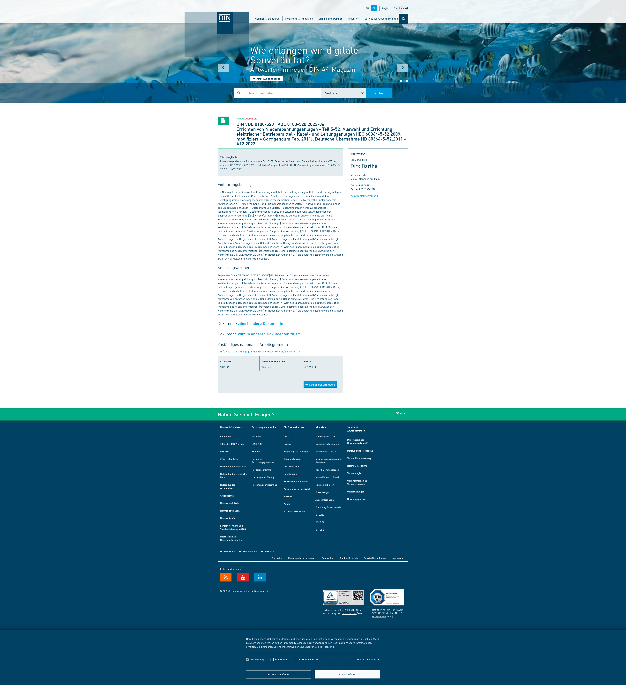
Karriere (288, 496)
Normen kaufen (228, 518)
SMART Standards (229, 458)
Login (385, 8)
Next (402, 68)
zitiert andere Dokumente (260, 323)
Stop (407, 81)
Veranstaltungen (292, 458)
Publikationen (291, 473)
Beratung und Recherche (360, 450)
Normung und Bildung (263, 477)
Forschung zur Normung (264, 484)
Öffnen (399, 413)
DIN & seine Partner (330, 18)
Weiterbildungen (356, 491)
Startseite (277, 558)
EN (367, 8)
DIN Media (229, 551)
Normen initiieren (324, 484)
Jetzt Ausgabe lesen (268, 78)
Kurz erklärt (226, 436)
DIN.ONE (319, 514)
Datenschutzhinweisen (286, 646)
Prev (223, 68)
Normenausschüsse (325, 451)
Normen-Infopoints (357, 465)
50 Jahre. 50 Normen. (294, 511)
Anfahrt (287, 503)
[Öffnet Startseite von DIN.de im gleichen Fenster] (217, 15)
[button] (368, 659)
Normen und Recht (229, 503)
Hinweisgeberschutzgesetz (302, 558)
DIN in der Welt (291, 466)
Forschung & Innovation (299, 18)
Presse (287, 443)
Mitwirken (353, 18)
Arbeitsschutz (227, 495)
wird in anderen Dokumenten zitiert (269, 334)
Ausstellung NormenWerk (297, 488)
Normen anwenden (230, 510)
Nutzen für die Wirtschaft (233, 466)
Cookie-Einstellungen (375, 558)
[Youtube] (243, 577)
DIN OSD (319, 529)
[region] (313, 652)
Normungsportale (356, 499)
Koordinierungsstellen (327, 469)
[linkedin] (260, 577)
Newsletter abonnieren (296, 481)
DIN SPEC (225, 451)
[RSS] (225, 577)
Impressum (397, 558)
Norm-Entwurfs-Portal (327, 477)
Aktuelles (257, 436)
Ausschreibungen (324, 499)
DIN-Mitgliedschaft (325, 436)
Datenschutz (328, 558)
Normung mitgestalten (327, 443)
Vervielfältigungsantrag (359, 458)
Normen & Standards (267, 18)
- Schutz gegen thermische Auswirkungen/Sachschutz (258, 351)
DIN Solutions (250, 551)
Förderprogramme (261, 469)
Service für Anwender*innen (381, 18)
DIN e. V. (288, 436)
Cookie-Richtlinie (324, 646)
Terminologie (354, 473)
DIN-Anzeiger (322, 492)
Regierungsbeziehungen (296, 451)
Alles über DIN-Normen (232, 443)
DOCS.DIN (320, 522)
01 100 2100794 (349, 613)
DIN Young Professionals (328, 507)
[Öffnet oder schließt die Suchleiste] (403, 19)
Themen (256, 451)
